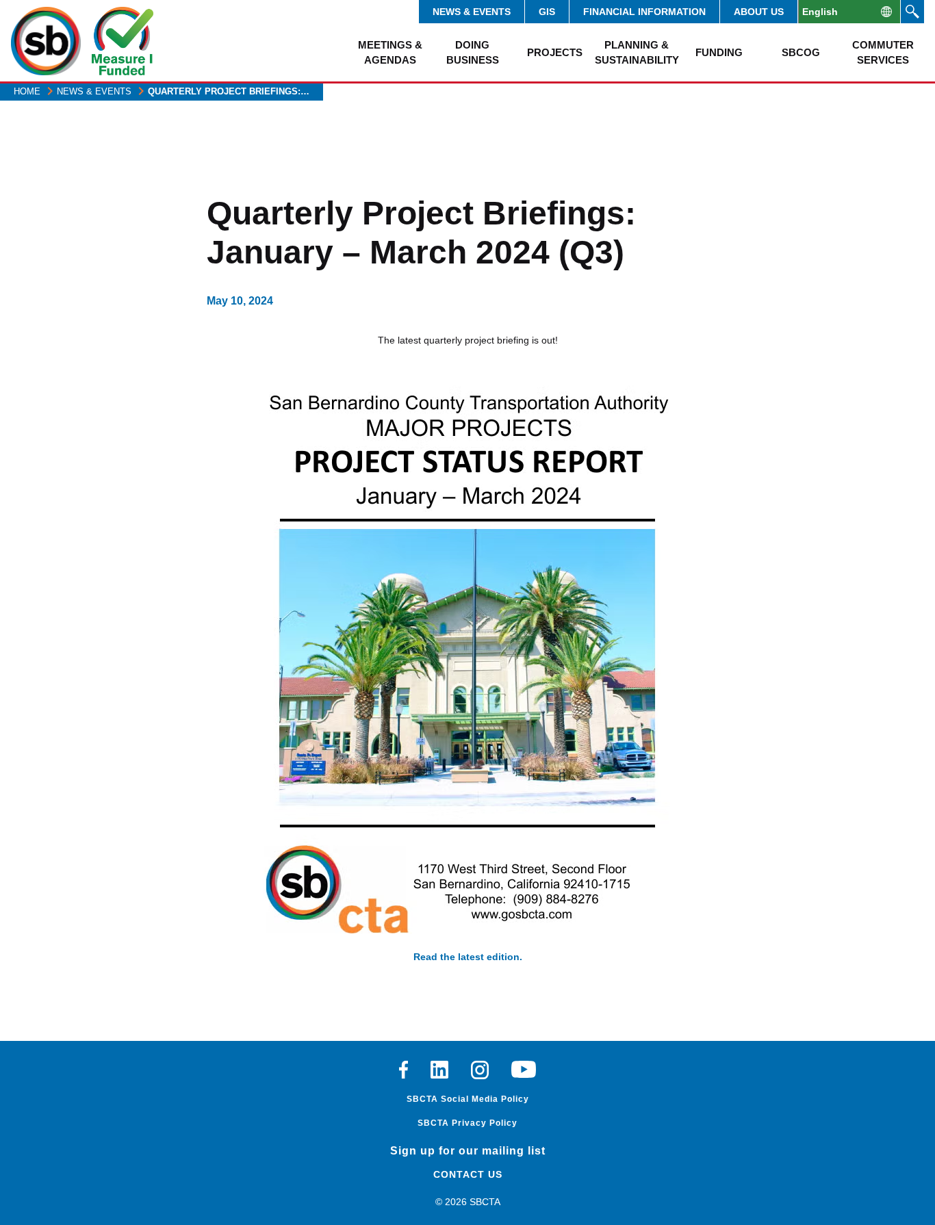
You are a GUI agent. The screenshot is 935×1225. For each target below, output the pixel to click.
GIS (547, 11)
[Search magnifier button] (912, 11)
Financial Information (644, 11)
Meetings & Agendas (390, 52)
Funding (719, 52)
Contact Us (467, 1174)
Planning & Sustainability (636, 52)
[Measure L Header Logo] (122, 41)
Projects (554, 52)
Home (27, 91)
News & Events (472, 11)
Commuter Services (883, 52)
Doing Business (472, 52)
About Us (759, 11)
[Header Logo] (46, 41)
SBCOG (801, 52)
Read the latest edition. (467, 956)
